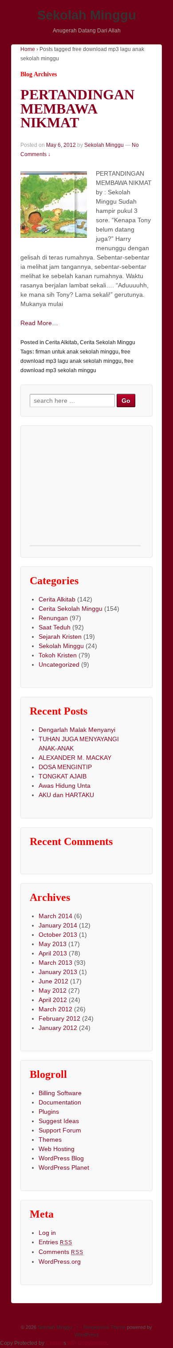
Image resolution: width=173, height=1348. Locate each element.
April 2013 (53, 953)
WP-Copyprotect (87, 1343)
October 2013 (58, 934)
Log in (47, 1232)
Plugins (49, 1111)
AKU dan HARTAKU (66, 794)
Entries (56, 1242)
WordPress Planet (64, 1167)
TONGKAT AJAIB (62, 776)
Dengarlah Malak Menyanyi (77, 729)
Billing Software (60, 1092)
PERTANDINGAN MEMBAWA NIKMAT (77, 108)
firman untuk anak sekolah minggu (76, 352)
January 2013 (58, 971)
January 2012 (58, 1027)
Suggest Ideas (59, 1120)
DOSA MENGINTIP (65, 766)
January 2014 (58, 925)
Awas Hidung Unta (64, 785)
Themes (50, 1139)
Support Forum (60, 1130)
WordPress (87, 1334)
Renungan (53, 617)
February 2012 (59, 1018)
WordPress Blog (61, 1158)
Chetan (54, 1343)
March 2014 (55, 916)
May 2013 (53, 943)
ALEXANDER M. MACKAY (75, 757)
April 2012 (53, 999)
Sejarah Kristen (60, 636)
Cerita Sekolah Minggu (107, 342)
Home (27, 49)
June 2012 (53, 981)
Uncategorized (59, 664)
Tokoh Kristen (58, 655)
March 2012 (55, 1009)
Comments (61, 1251)
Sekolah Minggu (86, 15)
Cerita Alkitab (61, 342)
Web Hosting (57, 1148)
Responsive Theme (104, 1327)
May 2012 (53, 990)
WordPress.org (60, 1261)
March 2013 (55, 962)
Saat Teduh (55, 627)
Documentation (60, 1102)
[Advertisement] (85, 490)
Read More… (39, 322)
